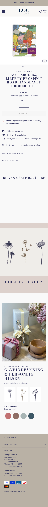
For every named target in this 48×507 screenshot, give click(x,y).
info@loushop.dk (16, 466)
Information (10, 438)
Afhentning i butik (12, 161)
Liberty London (24, 71)
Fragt (20, 95)
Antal (24, 101)
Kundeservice (11, 444)
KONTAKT (8, 451)
